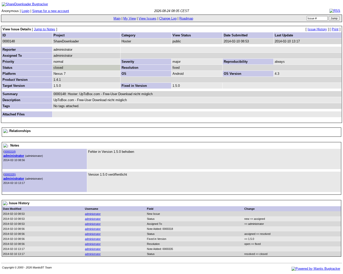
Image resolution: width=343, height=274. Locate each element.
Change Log (168, 18)
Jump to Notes (44, 29)
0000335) (10, 174)
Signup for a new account (50, 11)
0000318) (10, 151)
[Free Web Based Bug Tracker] (316, 268)
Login (25, 11)
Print (335, 29)
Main (117, 18)
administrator (13, 156)
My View (129, 18)
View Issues (147, 18)
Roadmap (186, 18)
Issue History (317, 29)
